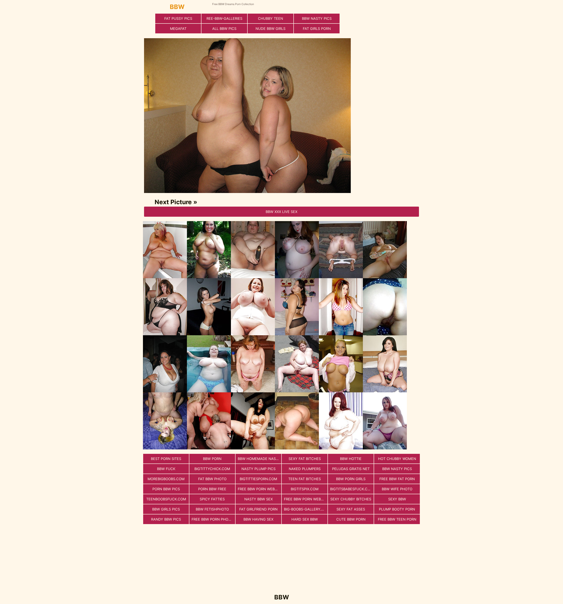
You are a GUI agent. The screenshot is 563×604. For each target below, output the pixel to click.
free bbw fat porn (397, 479)
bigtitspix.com (304, 489)
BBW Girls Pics (166, 509)
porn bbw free (212, 489)
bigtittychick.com (212, 469)
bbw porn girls (351, 479)
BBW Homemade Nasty (259, 458)
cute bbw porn (351, 519)
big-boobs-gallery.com (305, 509)
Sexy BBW (397, 499)
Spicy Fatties (212, 499)
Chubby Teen (270, 18)
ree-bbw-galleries (224, 18)
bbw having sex (258, 519)
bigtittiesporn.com (258, 479)
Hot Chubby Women (397, 458)
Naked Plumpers (305, 469)
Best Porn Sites (166, 458)
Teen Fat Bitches (304, 479)
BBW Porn (212, 458)
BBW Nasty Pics (317, 18)
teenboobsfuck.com (166, 499)
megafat (178, 28)
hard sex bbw (304, 519)
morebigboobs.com (166, 479)
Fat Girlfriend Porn (258, 509)
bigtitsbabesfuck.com (351, 489)
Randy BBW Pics (166, 519)
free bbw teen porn (397, 519)
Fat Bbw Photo (212, 479)
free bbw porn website (259, 489)
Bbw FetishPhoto (212, 509)
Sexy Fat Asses (350, 509)
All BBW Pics (224, 28)
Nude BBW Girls (270, 28)
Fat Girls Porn (317, 28)
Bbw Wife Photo (397, 489)
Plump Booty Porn (397, 509)
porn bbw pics (166, 489)
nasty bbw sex (258, 499)
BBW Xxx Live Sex (281, 211)
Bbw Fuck (166, 469)
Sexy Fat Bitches (305, 458)
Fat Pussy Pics (178, 18)
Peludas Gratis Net (351, 469)
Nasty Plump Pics (258, 469)
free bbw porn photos (213, 519)
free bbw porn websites (305, 499)
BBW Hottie (351, 458)
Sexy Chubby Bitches (350, 499)
